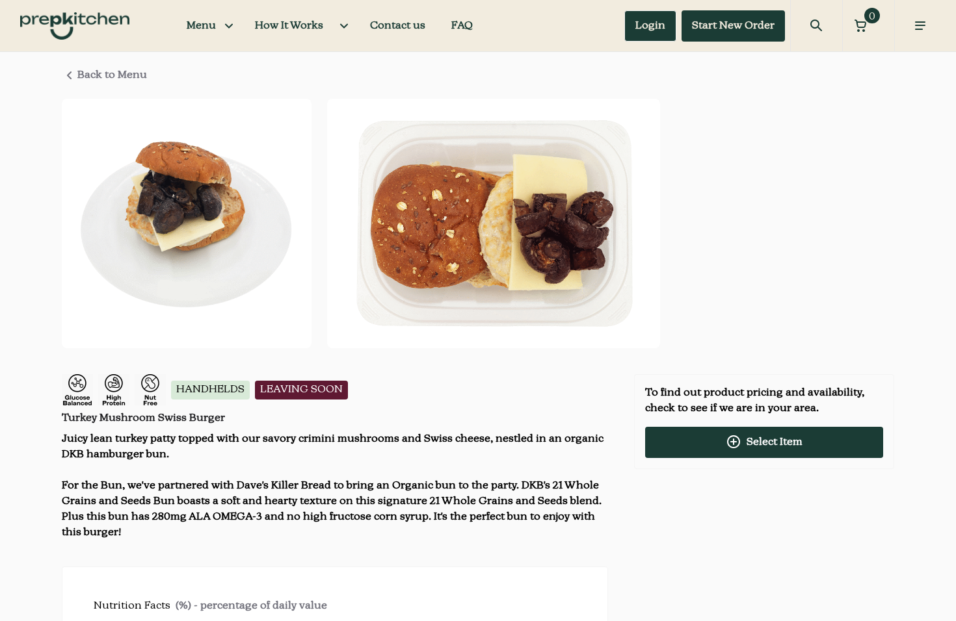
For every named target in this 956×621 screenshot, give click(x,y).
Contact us (397, 26)
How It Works (289, 26)
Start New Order (733, 26)
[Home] (74, 26)
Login (650, 26)
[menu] (920, 26)
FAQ (462, 26)
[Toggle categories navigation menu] (229, 26)
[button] (868, 25)
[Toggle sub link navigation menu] (344, 26)
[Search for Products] (816, 26)
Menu (201, 26)
